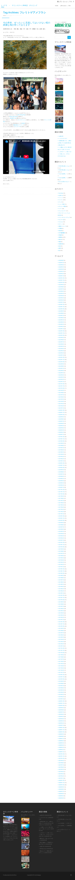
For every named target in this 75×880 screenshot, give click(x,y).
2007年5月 (61, 769)
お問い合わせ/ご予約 (65, 2)
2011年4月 (61, 665)
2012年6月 (61, 635)
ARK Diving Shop (21, 114)
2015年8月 (61, 551)
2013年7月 (61, 606)
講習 (60, 248)
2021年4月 (61, 401)
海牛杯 (60, 239)
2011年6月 (61, 661)
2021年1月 (61, 408)
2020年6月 (61, 423)
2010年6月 (61, 688)
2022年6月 (61, 370)
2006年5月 (61, 795)
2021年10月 (61, 388)
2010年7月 (61, 685)
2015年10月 (61, 546)
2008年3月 (61, 747)
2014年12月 (61, 569)
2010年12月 (61, 674)
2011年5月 (61, 663)
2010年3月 (61, 694)
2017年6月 (61, 502)
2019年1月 (61, 461)
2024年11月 (61, 306)
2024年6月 (61, 317)
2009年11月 (61, 703)
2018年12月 (61, 463)
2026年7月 (61, 262)
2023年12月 (61, 331)
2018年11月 (61, 465)
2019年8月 (61, 445)
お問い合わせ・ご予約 (65, 5)
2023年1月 (61, 355)
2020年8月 (61, 419)
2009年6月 (61, 714)
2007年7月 (61, 765)
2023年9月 (61, 337)
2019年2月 (61, 458)
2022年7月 (61, 368)
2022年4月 (61, 375)
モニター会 (61, 219)
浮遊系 (60, 235)
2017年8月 (61, 498)
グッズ (60, 202)
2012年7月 (61, 632)
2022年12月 (61, 357)
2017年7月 (61, 500)
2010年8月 (61, 683)
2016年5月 (61, 531)
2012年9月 (61, 628)
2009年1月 (61, 725)
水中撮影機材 (62, 232)
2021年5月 (61, 399)
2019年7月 (61, 447)
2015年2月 (61, 564)
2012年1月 (61, 646)
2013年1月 (61, 619)
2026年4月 (61, 269)
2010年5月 (61, 690)
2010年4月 (61, 692)
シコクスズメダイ (63, 138)
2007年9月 (61, 760)
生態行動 (61, 244)
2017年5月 (61, 505)
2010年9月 (61, 681)
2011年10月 (61, 652)
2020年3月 (61, 430)
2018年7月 (61, 474)
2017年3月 (61, 509)
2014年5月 (61, 584)
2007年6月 (61, 767)
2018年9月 (61, 469)
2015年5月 (61, 558)
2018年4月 (61, 480)
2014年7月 (61, 580)
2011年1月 (61, 672)
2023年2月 (61, 353)
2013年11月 (61, 597)
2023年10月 (61, 335)
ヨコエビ (61, 221)
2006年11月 (61, 782)
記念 (60, 246)
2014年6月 (61, 582)
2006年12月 (61, 780)
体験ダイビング (62, 226)
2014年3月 (61, 588)
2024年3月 (61, 324)
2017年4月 (61, 507)
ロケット (61, 224)
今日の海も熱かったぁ (64, 166)
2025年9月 (61, 284)
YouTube (61, 193)
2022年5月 (61, 372)
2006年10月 (61, 784)
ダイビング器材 (62, 206)
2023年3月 (61, 350)
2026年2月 (61, 273)
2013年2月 (61, 617)
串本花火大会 (43, 848)
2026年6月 (61, 264)
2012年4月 (61, 639)
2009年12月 (61, 701)
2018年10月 (61, 467)
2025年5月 (61, 293)
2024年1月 (61, 328)
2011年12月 (61, 648)
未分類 (60, 230)
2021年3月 (61, 403)
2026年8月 (61, 260)
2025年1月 (61, 302)
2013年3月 (61, 615)
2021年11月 (61, 386)
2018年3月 (61, 483)
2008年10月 (61, 732)
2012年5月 (61, 637)
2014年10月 (61, 573)
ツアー (60, 208)
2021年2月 (61, 405)
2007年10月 (61, 758)
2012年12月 (61, 621)
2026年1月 (61, 275)
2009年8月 (61, 710)
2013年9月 (61, 602)
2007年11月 (61, 756)
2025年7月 (61, 289)
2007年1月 (61, 778)
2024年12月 (61, 304)
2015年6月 (61, 555)
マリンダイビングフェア (64, 217)
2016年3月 (61, 535)
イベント (61, 197)
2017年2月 (61, 511)
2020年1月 (61, 434)
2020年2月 (61, 432)
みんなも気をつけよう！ (64, 181)
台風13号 (42, 846)
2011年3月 (61, 668)
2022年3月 (61, 377)
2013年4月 (61, 613)
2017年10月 (61, 494)
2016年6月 (61, 529)
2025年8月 (61, 286)
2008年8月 (61, 736)
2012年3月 (61, 641)
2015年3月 (61, 562)
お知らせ (61, 195)
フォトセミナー (62, 210)
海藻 (60, 241)
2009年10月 (61, 705)
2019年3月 (61, 456)
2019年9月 (61, 443)
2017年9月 (61, 496)
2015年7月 (61, 553)
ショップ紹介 (62, 204)
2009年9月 (61, 707)
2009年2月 (61, 723)
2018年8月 (61, 472)
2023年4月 (61, 348)
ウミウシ (61, 199)
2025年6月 (61, 291)
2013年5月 (61, 610)
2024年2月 (61, 326)
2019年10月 (61, 441)
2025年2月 (61, 300)
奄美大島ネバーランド (18, 125)
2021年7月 (61, 394)
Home (4, 15)
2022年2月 (61, 379)
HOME (56, 5)
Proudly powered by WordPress (9, 875)
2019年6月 (61, 450)
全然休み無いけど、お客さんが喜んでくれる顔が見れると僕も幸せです (64, 143)
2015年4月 (61, 560)
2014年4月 (61, 586)
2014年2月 (61, 591)
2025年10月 (61, 282)
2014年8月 (61, 577)
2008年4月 (61, 745)
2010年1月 (61, 699)
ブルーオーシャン (21, 120)
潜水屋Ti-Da (13, 118)
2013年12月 (61, 595)
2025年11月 (61, 280)
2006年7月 (61, 791)
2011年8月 (61, 657)
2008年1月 (61, 751)
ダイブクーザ (17, 126)
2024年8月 (61, 313)
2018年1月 (61, 487)
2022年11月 (61, 359)
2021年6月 (61, 397)
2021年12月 (61, 383)
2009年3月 (61, 721)
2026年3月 (61, 271)
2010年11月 (61, 676)
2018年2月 (61, 485)
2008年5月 (61, 743)
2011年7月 (61, 659)
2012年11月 (61, 624)
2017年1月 (61, 513)
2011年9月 (61, 654)
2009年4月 (61, 718)
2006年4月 (61, 798)
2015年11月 (61, 544)
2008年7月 (61, 738)
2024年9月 (61, 311)
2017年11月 (61, 491)
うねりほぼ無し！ (63, 173)
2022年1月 (61, 381)
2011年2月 (61, 670)
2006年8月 (61, 789)
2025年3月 (61, 297)
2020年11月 (61, 412)
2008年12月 (61, 727)
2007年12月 (61, 754)
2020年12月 (61, 410)
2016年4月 (61, 533)
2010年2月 (61, 696)
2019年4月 (61, 454)
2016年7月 (61, 527)
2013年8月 (61, 604)
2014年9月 (61, 575)
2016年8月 (61, 524)
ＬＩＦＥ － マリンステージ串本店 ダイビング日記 (19, 6)
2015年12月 (61, 542)
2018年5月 (61, 478)
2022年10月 (61, 361)
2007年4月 (61, 771)
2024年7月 (61, 315)
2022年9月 (61, 364)
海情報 (60, 237)
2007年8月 (61, 762)
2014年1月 (61, 593)
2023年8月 (61, 339)
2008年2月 (61, 749)
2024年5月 (61, 320)
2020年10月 (61, 414)
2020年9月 (61, 416)
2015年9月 (61, 549)
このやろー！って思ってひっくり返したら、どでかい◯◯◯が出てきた (64, 154)
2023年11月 (61, 333)
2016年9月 (61, 522)
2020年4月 (61, 428)
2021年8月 (61, 392)
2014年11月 (61, 571)
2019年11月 (61, 439)
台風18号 (61, 136)
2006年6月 (61, 793)
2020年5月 (61, 425)
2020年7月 (61, 421)
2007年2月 (61, 776)
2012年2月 (61, 643)
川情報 (60, 228)
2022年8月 (61, 366)
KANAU (23, 123)
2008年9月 (61, 734)
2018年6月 (61, 476)
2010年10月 (61, 679)
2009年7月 (61, 712)
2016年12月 (61, 516)
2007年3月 (61, 773)
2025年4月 (61, 295)
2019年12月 (61, 436)
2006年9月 (61, 787)
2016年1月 (61, 540)
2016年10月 (61, 520)
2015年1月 (61, 566)
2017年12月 (61, 489)
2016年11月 (61, 518)
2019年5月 (61, 452)
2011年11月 (61, 650)
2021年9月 (61, 390)
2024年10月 (61, 309)
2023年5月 (61, 346)
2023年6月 (61, 344)
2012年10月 (61, 626)
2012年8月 (61, 630)
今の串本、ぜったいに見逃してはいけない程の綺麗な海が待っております (26, 24)
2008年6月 (61, 740)
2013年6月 (61, 608)
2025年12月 (61, 278)
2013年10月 (61, 599)
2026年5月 (61, 267)
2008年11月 (61, 729)
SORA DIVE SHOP (13, 116)
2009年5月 (61, 716)
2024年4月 (61, 322)
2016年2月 (61, 538)
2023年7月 (61, 342)
